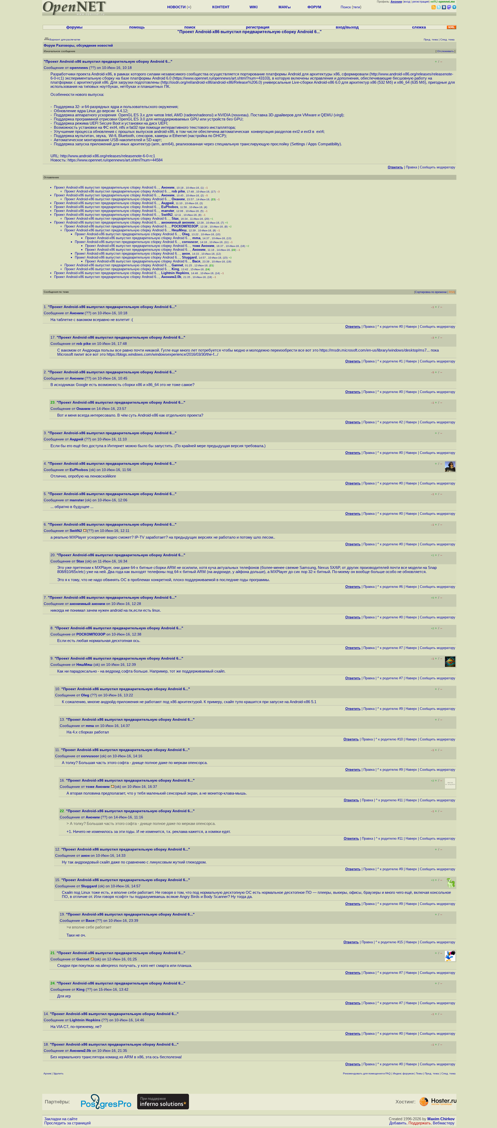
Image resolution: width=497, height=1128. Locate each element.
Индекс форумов (403, 1073)
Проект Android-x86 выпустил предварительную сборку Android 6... (106, 187)
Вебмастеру (444, 1123)
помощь (137, 27)
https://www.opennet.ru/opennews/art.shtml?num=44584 (115, 160)
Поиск (346, 7)
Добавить (397, 1123)
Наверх (411, 327)
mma (196, 238)
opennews (79, 68)
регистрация (420, 1)
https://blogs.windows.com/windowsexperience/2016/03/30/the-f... (162, 354)
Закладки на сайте (60, 1119)
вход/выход (347, 27)
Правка (411, 167)
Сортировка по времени (431, 292)
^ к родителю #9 (390, 709)
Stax (175, 218)
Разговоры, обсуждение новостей (84, 45)
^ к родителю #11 (389, 800)
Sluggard (189, 257)
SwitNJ (166, 215)
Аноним (167, 187)
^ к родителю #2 (390, 422)
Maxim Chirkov (441, 1119)
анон (186, 253)
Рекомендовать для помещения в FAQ (367, 1073)
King (175, 269)
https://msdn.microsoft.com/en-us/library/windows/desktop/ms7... (374, 350)
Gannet (177, 265)
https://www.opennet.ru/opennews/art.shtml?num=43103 (221, 78)
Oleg (185, 234)
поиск (189, 27)
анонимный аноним (178, 222)
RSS (452, 292)
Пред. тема (432, 1073)
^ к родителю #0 (390, 327)
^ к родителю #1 (390, 361)
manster (167, 211)
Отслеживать (445, 51)
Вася (196, 261)
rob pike (178, 191)
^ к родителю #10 (389, 739)
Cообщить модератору (437, 167)
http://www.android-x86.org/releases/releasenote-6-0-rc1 (107, 156)
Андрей (167, 203)
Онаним (178, 199)
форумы (74, 27)
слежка (419, 27)
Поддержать (419, 1123)
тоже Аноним (203, 246)
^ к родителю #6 (390, 587)
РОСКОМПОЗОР (185, 226)
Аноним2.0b (171, 277)
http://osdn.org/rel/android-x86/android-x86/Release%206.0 (211, 82)
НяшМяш (179, 230)
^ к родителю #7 (390, 648)
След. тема (448, 1073)
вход (407, 1)
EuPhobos (169, 207)
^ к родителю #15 (389, 942)
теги (356, 7)
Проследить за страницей (67, 1123)
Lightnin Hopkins (175, 273)
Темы (419, 1073)
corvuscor (190, 242)
